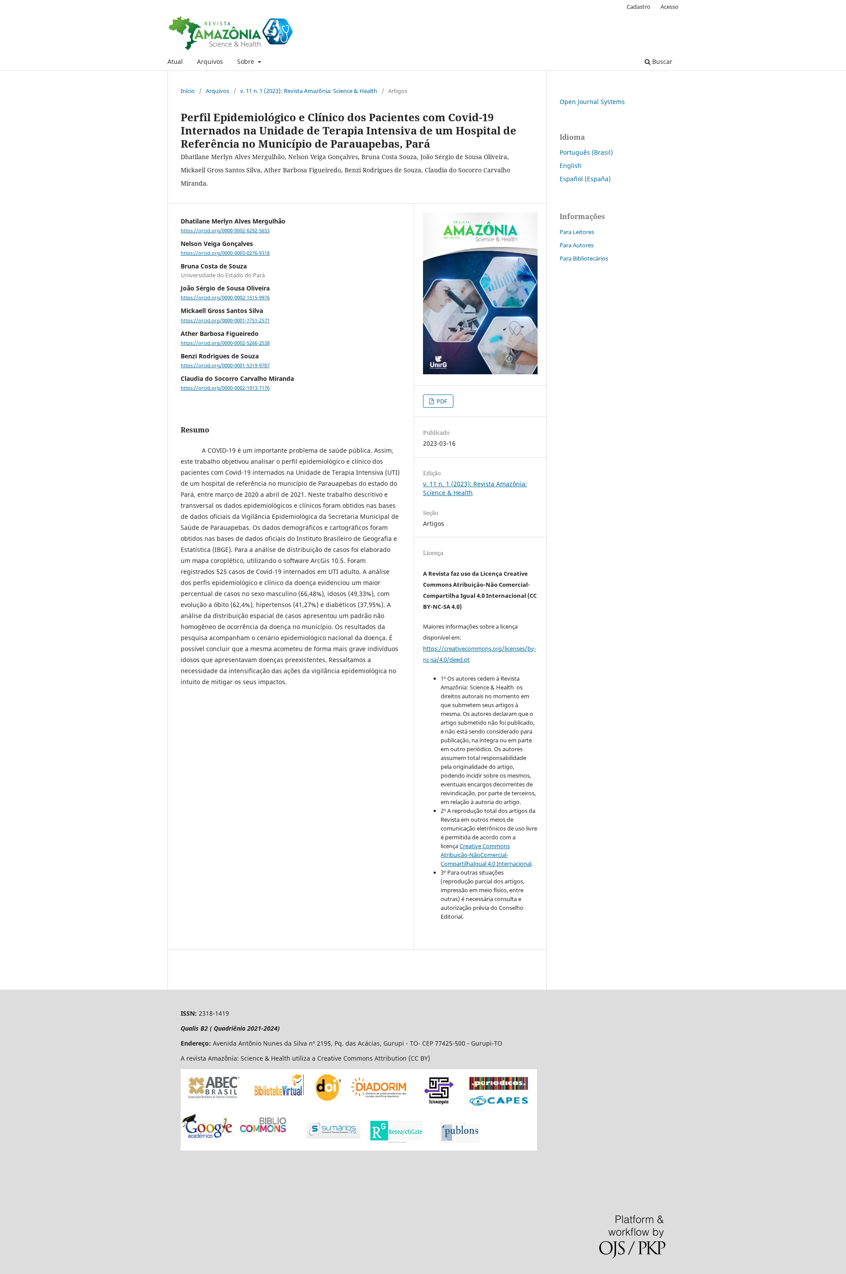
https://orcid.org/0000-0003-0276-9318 (225, 253)
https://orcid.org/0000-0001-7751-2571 (225, 320)
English (571, 165)
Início (188, 91)
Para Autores (577, 245)
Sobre (246, 61)
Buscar (661, 61)
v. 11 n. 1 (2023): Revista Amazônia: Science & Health (308, 91)
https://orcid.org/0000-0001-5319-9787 (225, 365)
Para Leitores (577, 232)
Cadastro (638, 7)
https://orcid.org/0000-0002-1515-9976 (225, 297)
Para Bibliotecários (584, 258)
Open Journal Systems (592, 101)
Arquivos (210, 61)
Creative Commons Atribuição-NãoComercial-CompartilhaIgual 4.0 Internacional (486, 855)
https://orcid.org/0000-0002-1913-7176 (225, 388)
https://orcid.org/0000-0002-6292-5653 (225, 230)
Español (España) (585, 179)
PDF (441, 401)
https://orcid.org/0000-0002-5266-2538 (225, 343)
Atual (175, 61)
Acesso (669, 7)
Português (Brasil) (586, 152)
